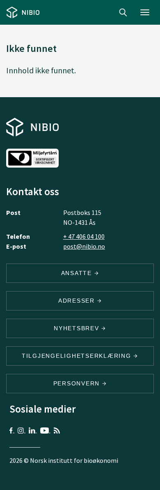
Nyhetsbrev (77, 328)
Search (123, 12)
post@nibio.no (84, 246)
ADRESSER (77, 300)
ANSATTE (77, 273)
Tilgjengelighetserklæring (78, 355)
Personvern (77, 383)
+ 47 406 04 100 (84, 236)
